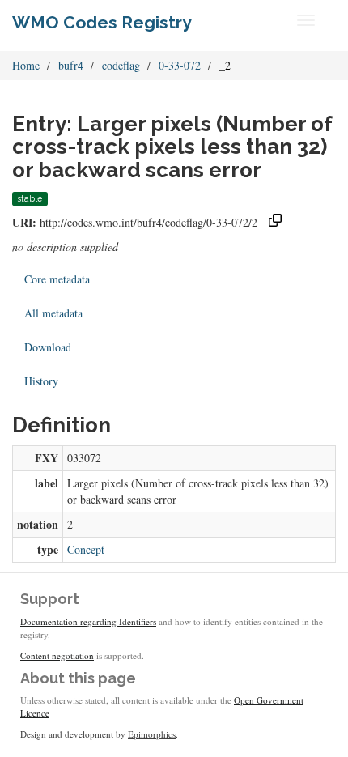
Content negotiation (57, 655)
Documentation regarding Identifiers (88, 621)
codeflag (121, 65)
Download (47, 347)
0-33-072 (180, 65)
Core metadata (57, 279)
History (41, 381)
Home (26, 65)
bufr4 (70, 65)
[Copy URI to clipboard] (275, 222)
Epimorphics (152, 734)
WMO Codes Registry (102, 22)
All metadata (53, 313)
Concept (85, 549)
